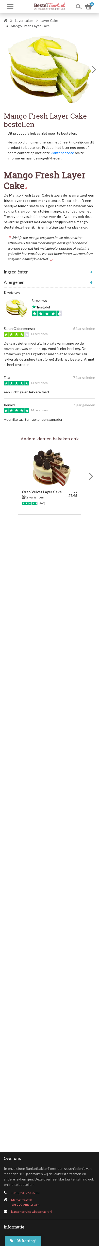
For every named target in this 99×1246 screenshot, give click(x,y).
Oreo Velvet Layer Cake (42, 492)
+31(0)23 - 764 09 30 (25, 1193)
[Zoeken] (79, 6)
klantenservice (62, 153)
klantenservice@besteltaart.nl (31, 1211)
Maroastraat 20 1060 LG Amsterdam (25, 1202)
